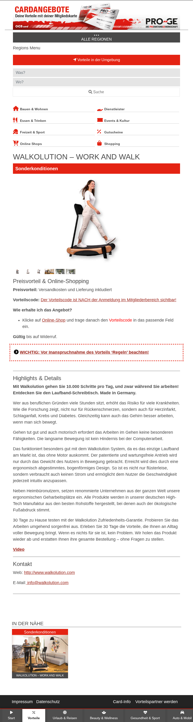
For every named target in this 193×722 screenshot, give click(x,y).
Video (18, 549)
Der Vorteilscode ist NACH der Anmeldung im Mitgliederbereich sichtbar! (108, 299)
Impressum (22, 701)
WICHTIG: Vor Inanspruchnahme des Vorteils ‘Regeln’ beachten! (84, 352)
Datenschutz (48, 701)
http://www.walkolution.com (49, 572)
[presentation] (17, 221)
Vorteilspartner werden (156, 701)
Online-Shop (53, 320)
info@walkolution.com (47, 582)
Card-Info (122, 701)
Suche (98, 92)
